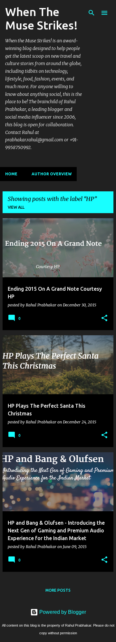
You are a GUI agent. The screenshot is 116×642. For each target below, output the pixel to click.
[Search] (91, 13)
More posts (58, 590)
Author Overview (52, 174)
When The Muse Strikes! (41, 18)
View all (16, 207)
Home (11, 174)
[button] (104, 318)
